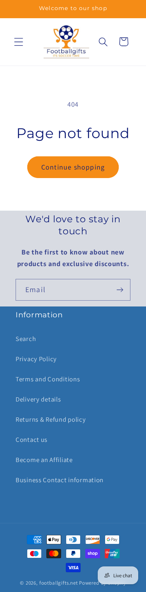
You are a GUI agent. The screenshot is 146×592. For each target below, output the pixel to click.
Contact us (31, 439)
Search (26, 338)
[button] (19, 41)
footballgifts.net (58, 583)
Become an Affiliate (44, 459)
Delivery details (38, 399)
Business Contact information (60, 480)
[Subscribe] (119, 290)
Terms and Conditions (48, 379)
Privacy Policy (36, 359)
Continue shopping (73, 167)
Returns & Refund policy (51, 419)
